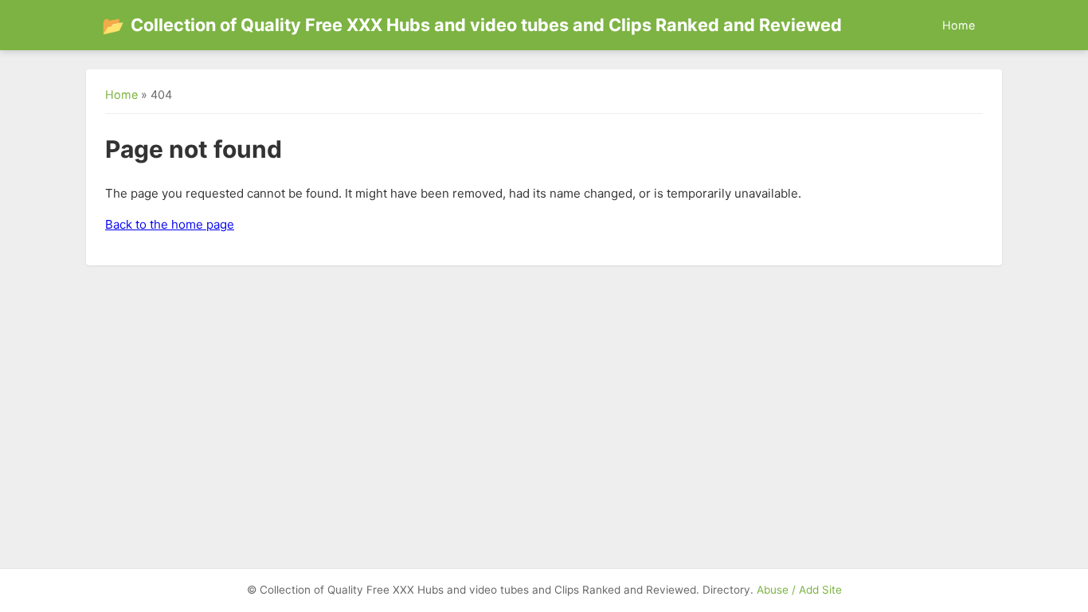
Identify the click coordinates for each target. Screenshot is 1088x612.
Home (958, 25)
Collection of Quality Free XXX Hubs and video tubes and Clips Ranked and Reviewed (472, 25)
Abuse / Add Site (799, 589)
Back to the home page (169, 224)
